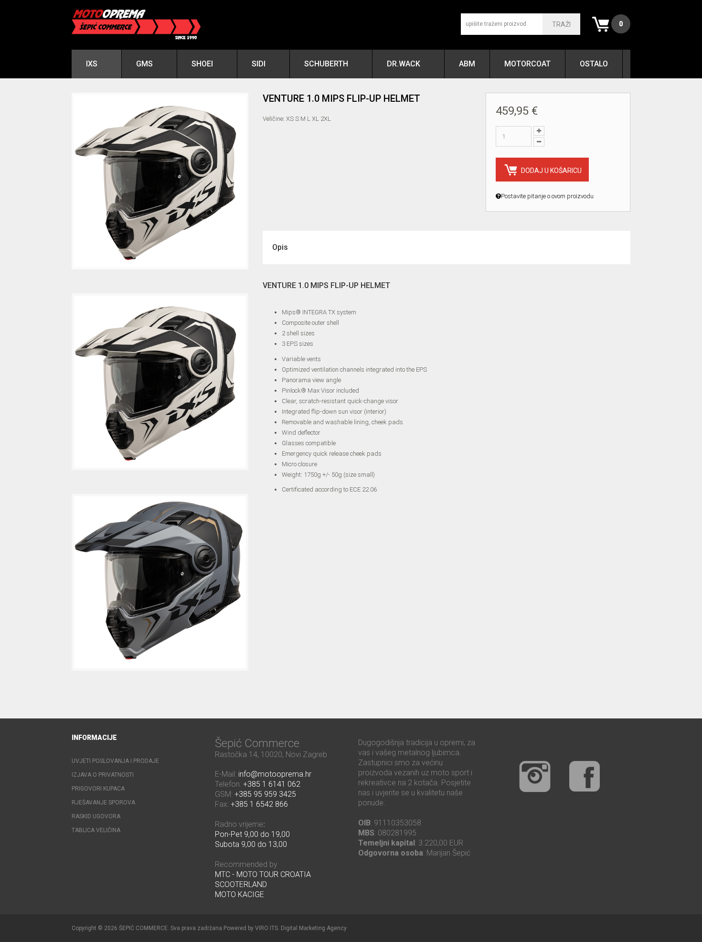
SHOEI (202, 63)
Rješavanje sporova (103, 802)
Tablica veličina (96, 830)
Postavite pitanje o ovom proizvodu (547, 196)
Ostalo (594, 63)
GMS (144, 63)
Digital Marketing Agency (314, 928)
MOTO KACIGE (239, 894)
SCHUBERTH (326, 63)
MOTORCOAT (527, 63)
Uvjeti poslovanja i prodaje (115, 761)
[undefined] (160, 181)
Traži (561, 24)
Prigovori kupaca (98, 788)
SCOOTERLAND (241, 884)
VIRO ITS (266, 928)
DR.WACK (403, 63)
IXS (91, 63)
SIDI (259, 63)
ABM (467, 63)
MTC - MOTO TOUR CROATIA (263, 874)
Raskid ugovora (96, 816)
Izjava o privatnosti (103, 774)
